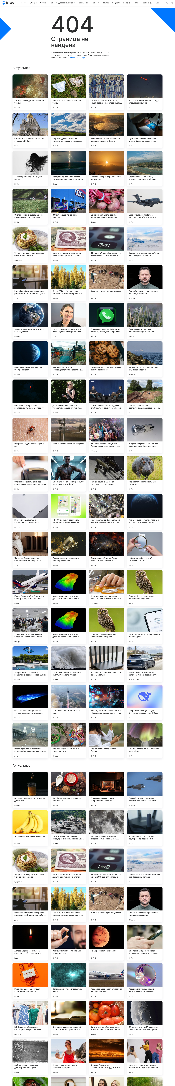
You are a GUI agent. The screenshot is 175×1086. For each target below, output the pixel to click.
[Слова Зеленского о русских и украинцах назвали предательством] (144, 283)
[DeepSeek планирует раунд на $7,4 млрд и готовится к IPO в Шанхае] (144, 702)
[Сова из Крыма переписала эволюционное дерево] (144, 588)
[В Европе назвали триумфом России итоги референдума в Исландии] (106, 435)
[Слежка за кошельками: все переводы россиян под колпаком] (30, 474)
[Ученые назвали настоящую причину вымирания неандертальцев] (68, 550)
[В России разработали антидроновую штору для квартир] (30, 512)
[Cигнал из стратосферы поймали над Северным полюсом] (144, 245)
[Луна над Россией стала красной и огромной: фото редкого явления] (144, 855)
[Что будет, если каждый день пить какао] (68, 943)
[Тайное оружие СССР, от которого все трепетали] (106, 474)
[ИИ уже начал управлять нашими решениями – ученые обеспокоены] (106, 817)
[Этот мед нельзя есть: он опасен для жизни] (30, 943)
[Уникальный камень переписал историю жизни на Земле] (106, 130)
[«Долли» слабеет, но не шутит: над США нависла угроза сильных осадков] (68, 664)
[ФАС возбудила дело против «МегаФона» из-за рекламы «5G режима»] (30, 893)
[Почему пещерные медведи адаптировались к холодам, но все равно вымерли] (106, 855)
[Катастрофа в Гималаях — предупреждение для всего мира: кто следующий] (68, 981)
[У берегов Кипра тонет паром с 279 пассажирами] (144, 359)
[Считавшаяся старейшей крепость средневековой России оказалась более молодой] (144, 397)
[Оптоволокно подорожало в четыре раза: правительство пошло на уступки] (30, 702)
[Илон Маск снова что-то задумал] (68, 435)
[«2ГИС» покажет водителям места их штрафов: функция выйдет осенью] (68, 512)
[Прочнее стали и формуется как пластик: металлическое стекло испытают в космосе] (106, 512)
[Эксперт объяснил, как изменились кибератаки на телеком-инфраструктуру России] (144, 893)
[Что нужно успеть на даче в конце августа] (68, 740)
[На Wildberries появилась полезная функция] (68, 855)
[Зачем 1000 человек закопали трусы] (68, 92)
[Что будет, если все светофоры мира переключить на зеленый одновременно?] (144, 779)
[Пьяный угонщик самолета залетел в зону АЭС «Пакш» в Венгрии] (144, 943)
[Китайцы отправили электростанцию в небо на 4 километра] (68, 893)
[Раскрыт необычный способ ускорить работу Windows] (30, 855)
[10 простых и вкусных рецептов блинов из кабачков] (30, 245)
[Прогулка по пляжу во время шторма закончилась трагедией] (68, 168)
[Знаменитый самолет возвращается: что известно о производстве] (68, 359)
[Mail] (3, 3)
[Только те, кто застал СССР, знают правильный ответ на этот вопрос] (106, 92)
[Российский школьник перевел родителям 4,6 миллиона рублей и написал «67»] (30, 283)
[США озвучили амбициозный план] (68, 702)
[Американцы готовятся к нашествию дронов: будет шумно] (30, 664)
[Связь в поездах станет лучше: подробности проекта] (144, 817)
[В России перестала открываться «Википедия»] (144, 626)
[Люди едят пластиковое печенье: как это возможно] (106, 359)
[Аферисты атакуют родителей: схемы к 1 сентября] (106, 779)
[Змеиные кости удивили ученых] (106, 283)
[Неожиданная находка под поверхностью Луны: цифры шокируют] (106, 981)
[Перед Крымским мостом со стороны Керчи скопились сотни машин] (30, 740)
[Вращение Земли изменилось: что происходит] (30, 359)
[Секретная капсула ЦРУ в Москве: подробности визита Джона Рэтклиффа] (144, 207)
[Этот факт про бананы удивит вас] (30, 981)
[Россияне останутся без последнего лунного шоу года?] (30, 397)
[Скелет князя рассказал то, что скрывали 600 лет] (30, 130)
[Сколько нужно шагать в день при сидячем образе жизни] (30, 207)
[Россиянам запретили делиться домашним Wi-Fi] (106, 664)
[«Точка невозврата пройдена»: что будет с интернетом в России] (106, 397)
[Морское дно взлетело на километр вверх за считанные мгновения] (68, 130)
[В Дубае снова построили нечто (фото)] (30, 817)
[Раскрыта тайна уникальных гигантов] (144, 474)
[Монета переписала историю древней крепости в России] (68, 588)
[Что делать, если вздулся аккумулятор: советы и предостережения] (68, 817)
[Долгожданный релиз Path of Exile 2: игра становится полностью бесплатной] (106, 550)
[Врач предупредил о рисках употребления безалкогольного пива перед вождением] (106, 588)
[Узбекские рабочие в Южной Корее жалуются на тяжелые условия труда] (30, 626)
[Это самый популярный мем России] (106, 740)
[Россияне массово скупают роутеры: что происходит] (144, 981)
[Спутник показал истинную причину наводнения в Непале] (144, 168)
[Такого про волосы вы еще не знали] (30, 168)
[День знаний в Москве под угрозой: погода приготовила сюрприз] (68, 397)
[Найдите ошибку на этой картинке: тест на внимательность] (144, 550)
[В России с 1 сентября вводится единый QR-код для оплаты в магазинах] (106, 245)
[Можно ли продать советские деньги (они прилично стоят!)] (68, 245)
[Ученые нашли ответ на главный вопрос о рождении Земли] (144, 512)
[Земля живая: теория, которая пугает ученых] (30, 321)
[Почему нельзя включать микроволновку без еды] (106, 943)
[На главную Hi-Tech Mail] (10, 3)
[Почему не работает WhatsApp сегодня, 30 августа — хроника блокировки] (106, 321)
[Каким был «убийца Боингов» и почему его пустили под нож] (30, 588)
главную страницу (77, 57)
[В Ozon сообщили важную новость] (68, 207)
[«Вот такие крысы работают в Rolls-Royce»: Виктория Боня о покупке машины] (68, 321)
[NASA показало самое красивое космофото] (144, 740)
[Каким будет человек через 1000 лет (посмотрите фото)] (68, 474)
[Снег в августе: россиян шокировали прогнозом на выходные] (144, 321)
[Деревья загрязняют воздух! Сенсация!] (30, 779)
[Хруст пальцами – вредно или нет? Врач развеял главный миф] (106, 893)
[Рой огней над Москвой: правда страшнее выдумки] (144, 92)
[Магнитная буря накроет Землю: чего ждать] (106, 168)
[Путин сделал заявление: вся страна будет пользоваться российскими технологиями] (144, 130)
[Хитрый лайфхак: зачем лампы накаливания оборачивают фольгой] (144, 435)
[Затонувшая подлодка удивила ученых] (30, 92)
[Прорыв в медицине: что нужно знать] (30, 435)
